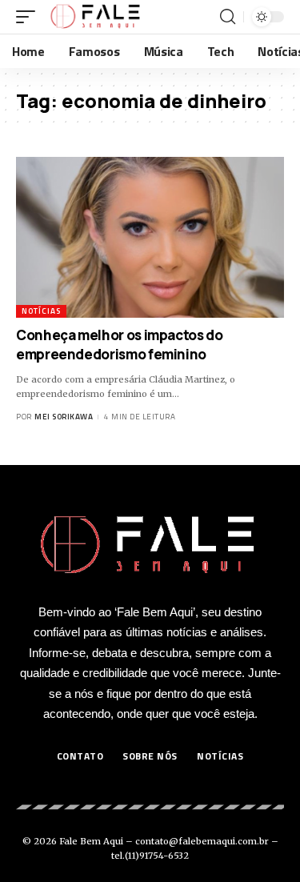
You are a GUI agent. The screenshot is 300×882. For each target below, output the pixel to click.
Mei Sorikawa (63, 417)
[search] (227, 17)
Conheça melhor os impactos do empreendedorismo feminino (119, 344)
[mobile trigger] (29, 17)
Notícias (41, 311)
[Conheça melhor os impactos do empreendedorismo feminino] (150, 237)
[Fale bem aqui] (96, 17)
